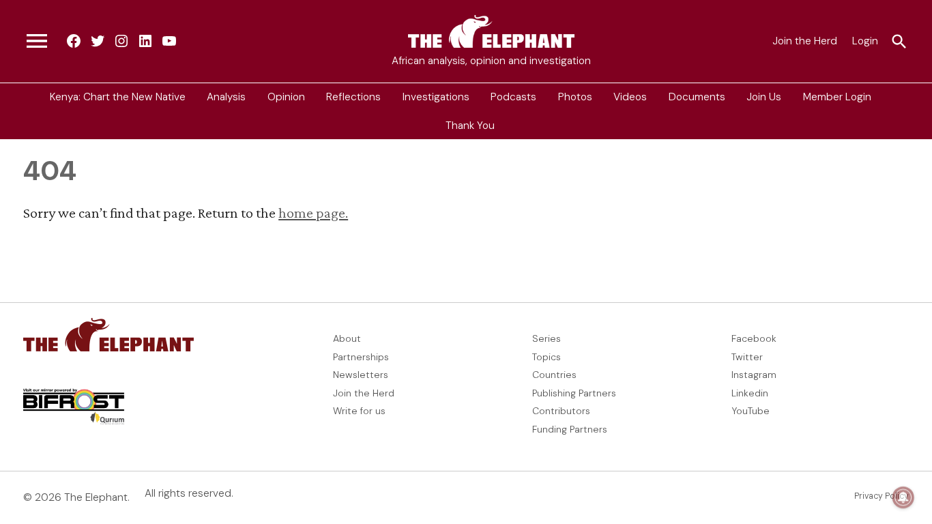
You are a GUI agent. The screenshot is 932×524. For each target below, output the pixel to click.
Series (546, 338)
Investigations (436, 97)
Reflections (353, 97)
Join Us (763, 97)
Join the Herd (804, 41)
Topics (546, 357)
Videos (630, 97)
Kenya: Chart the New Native (118, 97)
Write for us (359, 411)
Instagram (753, 374)
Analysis (226, 97)
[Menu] (36, 41)
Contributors (561, 411)
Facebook (753, 338)
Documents (697, 97)
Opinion (286, 97)
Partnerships (361, 357)
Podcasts (513, 97)
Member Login (837, 97)
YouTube (750, 411)
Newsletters (360, 374)
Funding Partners (569, 429)
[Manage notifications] (903, 497)
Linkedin (749, 393)
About (347, 338)
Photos (575, 97)
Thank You (470, 125)
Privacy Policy (881, 496)
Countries (554, 374)
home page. (313, 212)
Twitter (747, 357)
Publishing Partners (574, 393)
